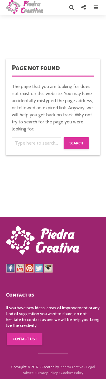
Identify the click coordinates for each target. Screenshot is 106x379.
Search (76, 143)
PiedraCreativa (71, 367)
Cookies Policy (72, 372)
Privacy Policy (47, 372)
